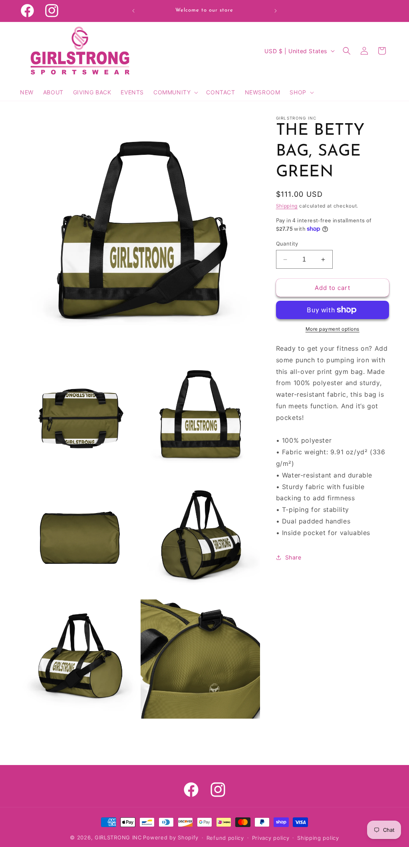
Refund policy (225, 838)
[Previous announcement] (133, 10)
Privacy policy (271, 838)
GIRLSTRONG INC (118, 837)
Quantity (287, 243)
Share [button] (293, 557)
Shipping (287, 206)
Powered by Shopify (171, 837)
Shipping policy (318, 838)
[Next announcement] (275, 10)
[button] (175, 92)
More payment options (332, 329)
